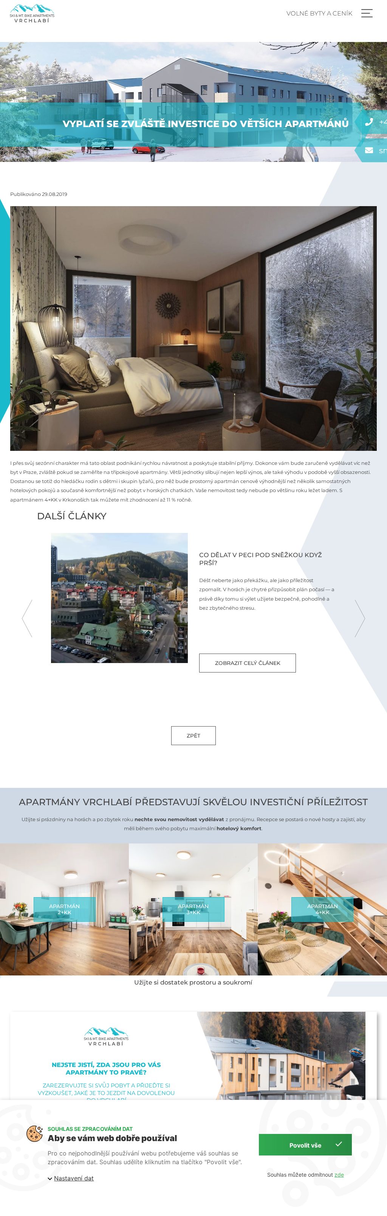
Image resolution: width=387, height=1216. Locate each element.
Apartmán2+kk (64, 909)
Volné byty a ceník (319, 13)
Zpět (193, 736)
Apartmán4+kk (322, 909)
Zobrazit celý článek (247, 663)
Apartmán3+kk (193, 909)
